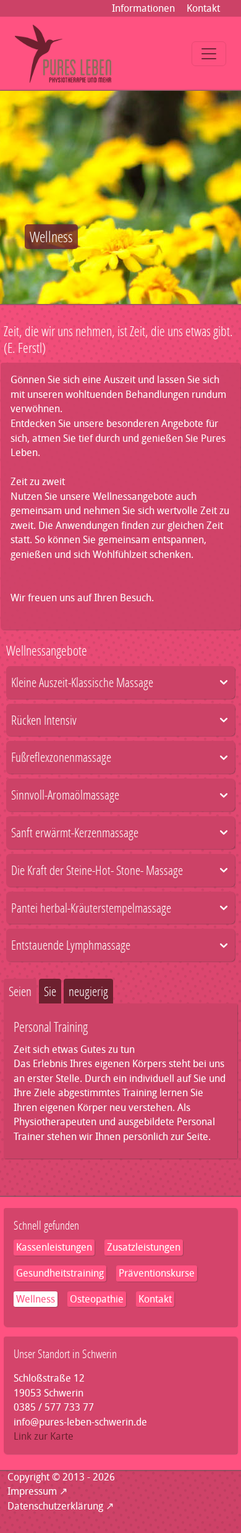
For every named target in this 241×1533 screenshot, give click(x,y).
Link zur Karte (44, 1436)
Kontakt (203, 8)
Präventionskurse (157, 1273)
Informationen (143, 8)
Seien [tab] (20, 991)
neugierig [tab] (88, 991)
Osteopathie (97, 1299)
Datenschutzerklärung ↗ (60, 1506)
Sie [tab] (50, 991)
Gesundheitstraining (60, 1273)
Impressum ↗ (37, 1491)
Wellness (35, 1299)
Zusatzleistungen (143, 1247)
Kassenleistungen (54, 1247)
